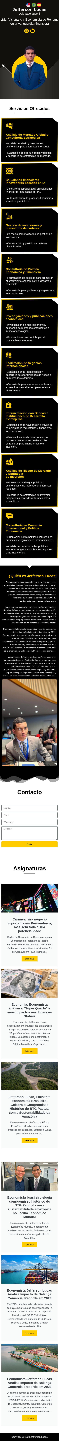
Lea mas (29, 1244)
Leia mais (29, 958)
